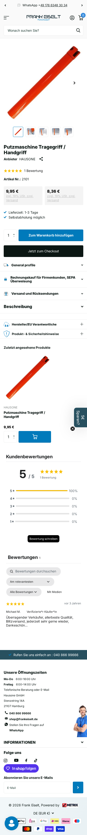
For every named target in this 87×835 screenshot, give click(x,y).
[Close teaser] (72, 428)
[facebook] (26, 760)
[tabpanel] (43, 607)
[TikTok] (35, 760)
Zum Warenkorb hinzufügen (51, 235)
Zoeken (78, 30)
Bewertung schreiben (43, 539)
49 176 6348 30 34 (53, 5)
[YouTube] (16, 760)
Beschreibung (18, 306)
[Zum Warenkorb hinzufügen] (35, 437)
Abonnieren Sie (78, 787)
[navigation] (18, 132)
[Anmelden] (72, 17)
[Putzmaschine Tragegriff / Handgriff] (27, 378)
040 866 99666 (20, 713)
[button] (5, 5)
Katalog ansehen (6, 18)
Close (43, 742)
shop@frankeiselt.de (23, 719)
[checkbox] (54, 592)
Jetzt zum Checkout (43, 251)
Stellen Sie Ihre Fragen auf (26, 727)
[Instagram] (5, 760)
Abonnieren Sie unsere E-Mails (28, 778)
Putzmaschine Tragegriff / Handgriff (24, 415)
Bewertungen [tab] (24, 557)
